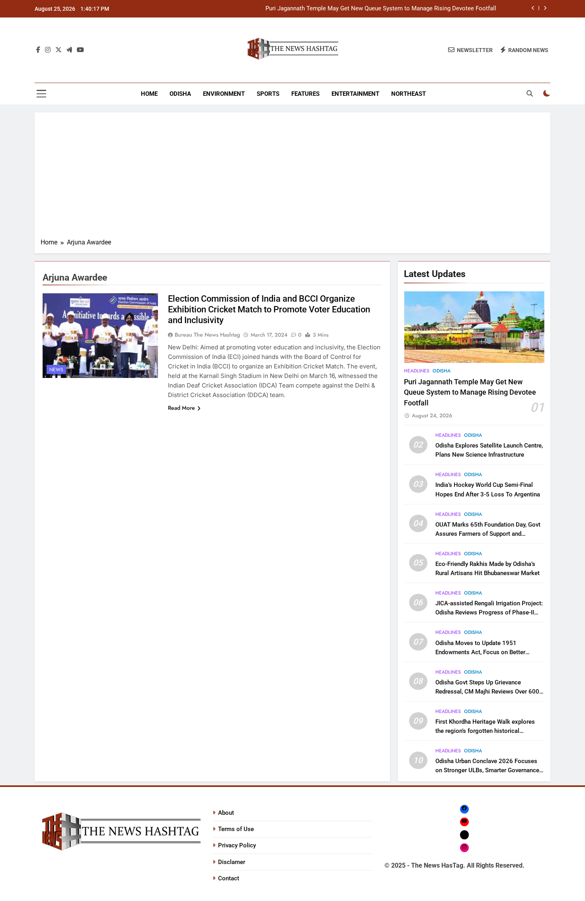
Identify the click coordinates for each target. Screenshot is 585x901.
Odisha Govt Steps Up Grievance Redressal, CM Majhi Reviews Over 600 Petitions (487, 691)
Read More (181, 408)
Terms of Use (236, 829)
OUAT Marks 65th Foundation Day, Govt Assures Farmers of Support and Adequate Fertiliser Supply (487, 533)
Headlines (416, 370)
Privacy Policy (237, 845)
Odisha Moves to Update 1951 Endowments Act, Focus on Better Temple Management (480, 652)
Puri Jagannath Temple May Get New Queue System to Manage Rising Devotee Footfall (380, 9)
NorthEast (408, 93)
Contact (228, 878)
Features (305, 93)
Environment (224, 93)
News (56, 369)
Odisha (180, 93)
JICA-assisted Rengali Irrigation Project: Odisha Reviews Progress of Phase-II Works (489, 612)
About (226, 812)
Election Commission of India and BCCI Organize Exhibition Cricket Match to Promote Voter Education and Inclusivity (269, 309)
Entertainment (355, 93)
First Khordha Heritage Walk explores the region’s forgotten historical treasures (485, 731)
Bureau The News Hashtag (207, 335)
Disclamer (231, 862)
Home (149, 93)
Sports (268, 93)
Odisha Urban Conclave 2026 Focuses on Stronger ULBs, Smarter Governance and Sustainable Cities (487, 770)
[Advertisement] (292, 178)
